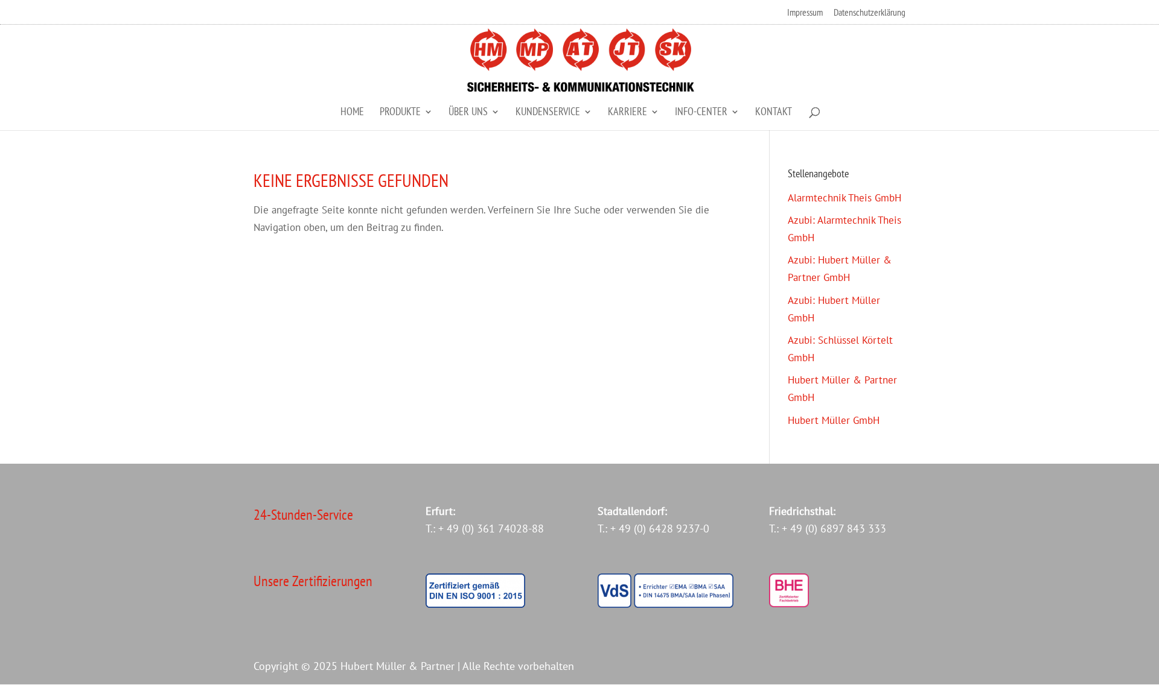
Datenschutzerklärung (869, 12)
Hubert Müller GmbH (834, 420)
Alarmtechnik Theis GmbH (844, 197)
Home (352, 112)
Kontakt (773, 112)
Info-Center (701, 112)
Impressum (805, 12)
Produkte (400, 112)
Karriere (627, 112)
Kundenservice (548, 112)
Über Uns (468, 112)
